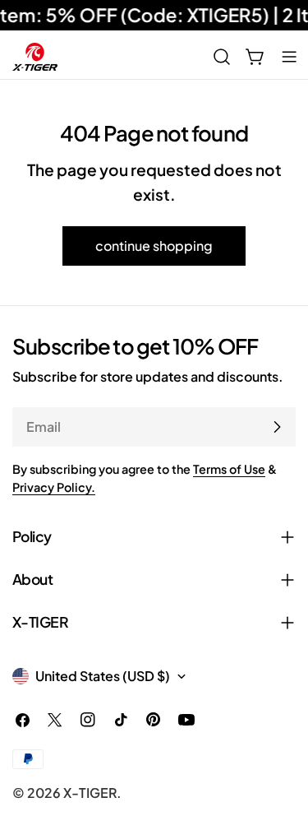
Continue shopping (154, 245)
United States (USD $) (102, 675)
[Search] (221, 56)
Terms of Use (229, 468)
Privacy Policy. (53, 487)
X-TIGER (90, 792)
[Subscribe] (277, 427)
